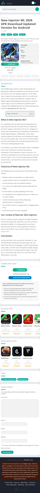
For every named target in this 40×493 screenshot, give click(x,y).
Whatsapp (35, 76)
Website (3, 437)
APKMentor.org (28, 460)
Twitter (12, 76)
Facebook (4, 76)
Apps (7, 17)
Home (3, 17)
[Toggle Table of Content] (30, 113)
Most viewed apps (11, 485)
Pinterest (20, 76)
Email (3, 429)
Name (3, 420)
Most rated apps (30, 485)
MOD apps (21, 485)
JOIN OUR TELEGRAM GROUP (21, 278)
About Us (16, 482)
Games (9, 34)
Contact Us (32, 482)
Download (11, 64)
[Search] (37, 9)
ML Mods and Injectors (9, 379)
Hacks (15, 34)
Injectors (22, 34)
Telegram (27, 76)
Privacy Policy (9, 482)
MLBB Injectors (22, 379)
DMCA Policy (24, 482)
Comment (4, 397)
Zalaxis (23, 47)
